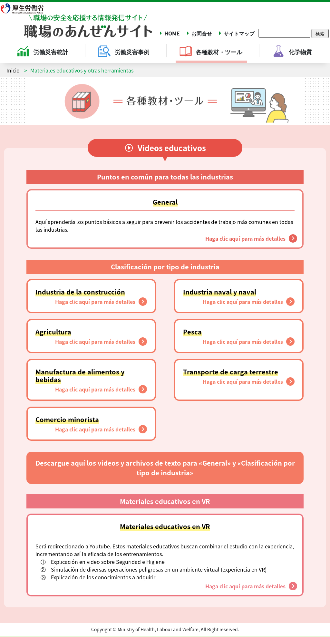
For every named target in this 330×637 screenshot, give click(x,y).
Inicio (13, 70)
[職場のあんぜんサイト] (76, 21)
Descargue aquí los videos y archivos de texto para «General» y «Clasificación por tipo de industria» (165, 467)
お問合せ (201, 33)
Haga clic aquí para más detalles (245, 238)
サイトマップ (239, 33)
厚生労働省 (26, 8)
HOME (172, 33)
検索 (320, 33)
